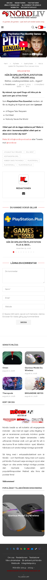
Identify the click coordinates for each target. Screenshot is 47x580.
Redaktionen (20, 3)
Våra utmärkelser (11, 5)
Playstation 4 (33, 160)
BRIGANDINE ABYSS (34, 393)
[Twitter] (14, 549)
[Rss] (21, 549)
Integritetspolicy (28, 7)
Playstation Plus (25, 165)
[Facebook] (10, 549)
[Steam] (36, 549)
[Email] (32, 549)
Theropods (8, 393)
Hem (6, 63)
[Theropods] (12, 383)
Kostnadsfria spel (11, 156)
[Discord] (18, 549)
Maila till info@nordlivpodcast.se (17, 139)
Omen (5, 368)
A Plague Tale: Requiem (13, 152)
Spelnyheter (28, 63)
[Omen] (12, 358)
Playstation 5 (9, 165)
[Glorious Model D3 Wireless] (34, 358)
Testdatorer (33, 3)
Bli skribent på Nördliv (31, 5)
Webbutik (15, 7)
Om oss (9, 3)
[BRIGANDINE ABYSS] (34, 383)
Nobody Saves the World (13, 160)
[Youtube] (28, 549)
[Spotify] (25, 549)
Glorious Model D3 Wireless (33, 369)
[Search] (33, 27)
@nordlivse (11, 143)
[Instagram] (7, 549)
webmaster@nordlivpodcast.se (23, 570)
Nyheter (16, 63)
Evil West (30, 152)
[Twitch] (40, 549)
